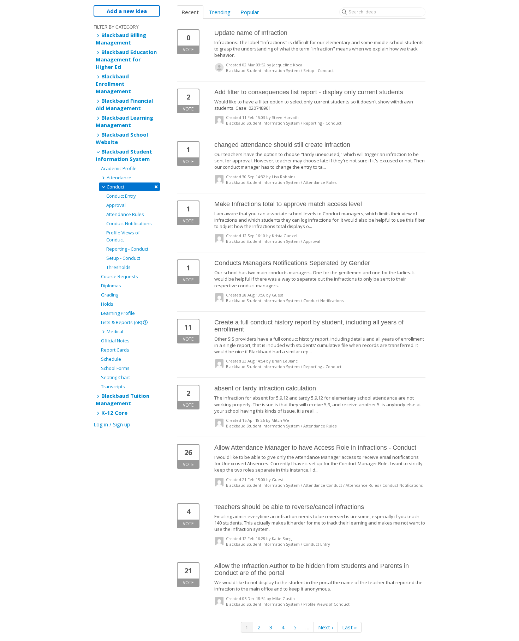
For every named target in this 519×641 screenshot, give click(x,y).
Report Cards (115, 350)
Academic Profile (119, 168)
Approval (116, 205)
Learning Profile (118, 313)
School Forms (115, 368)
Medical (114, 331)
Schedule (111, 359)
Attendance (118, 177)
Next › (325, 627)
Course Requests (119, 276)
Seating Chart (115, 377)
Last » (349, 627)
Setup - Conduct (123, 258)
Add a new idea (127, 10)
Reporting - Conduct (127, 249)
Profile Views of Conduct (123, 236)
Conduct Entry (121, 196)
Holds (107, 304)
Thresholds (118, 267)
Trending (220, 12)
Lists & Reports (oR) (122, 322)
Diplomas (111, 285)
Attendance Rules (125, 214)
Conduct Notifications (129, 223)
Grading (109, 295)
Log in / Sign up (112, 424)
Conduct (132, 186)
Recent (190, 12)
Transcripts (113, 386)
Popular (249, 12)
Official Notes (115, 340)
